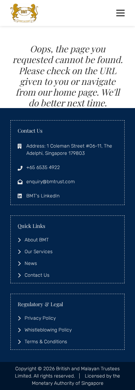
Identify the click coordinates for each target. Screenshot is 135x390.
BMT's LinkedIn (43, 196)
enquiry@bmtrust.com (50, 182)
